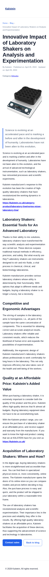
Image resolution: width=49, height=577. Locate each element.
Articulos (14, 76)
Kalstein (10, 8)
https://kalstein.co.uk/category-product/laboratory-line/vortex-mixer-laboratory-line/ (22, 206)
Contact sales (12, 542)
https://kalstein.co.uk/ (14, 441)
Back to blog (32, 542)
